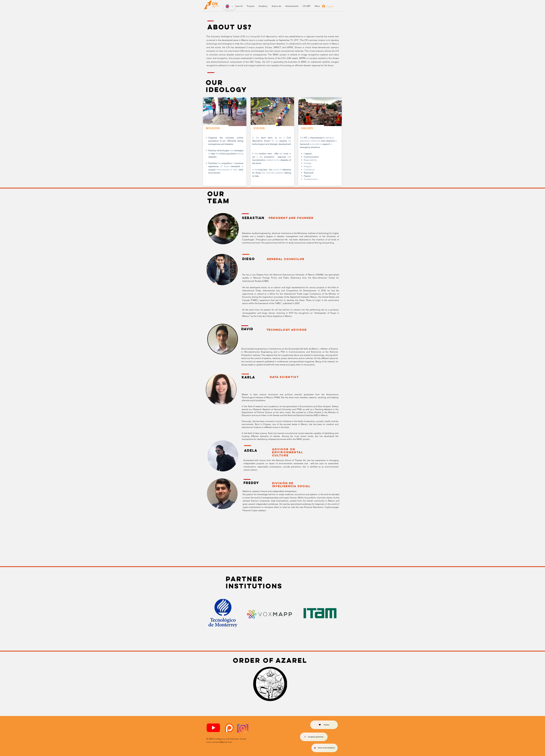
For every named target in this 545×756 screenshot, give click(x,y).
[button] (238, 6)
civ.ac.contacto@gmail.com (219, 742)
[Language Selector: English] (229, 6)
